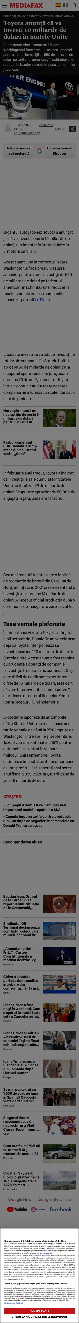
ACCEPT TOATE (39, 1310)
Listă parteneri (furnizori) (13, 1303)
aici (21, 1270)
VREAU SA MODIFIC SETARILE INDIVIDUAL (39, 1316)
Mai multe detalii (46, 1253)
